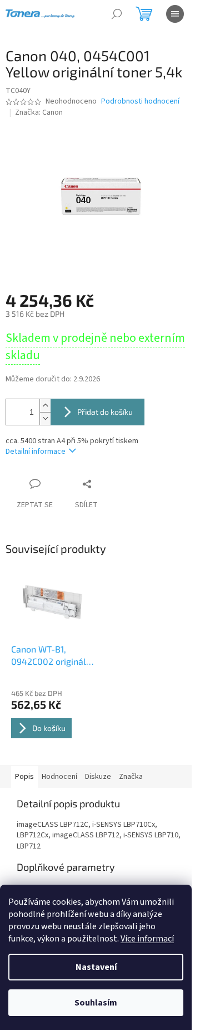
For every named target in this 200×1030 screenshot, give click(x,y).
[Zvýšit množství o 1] (45, 405)
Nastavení (96, 967)
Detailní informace (36, 451)
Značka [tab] (131, 776)
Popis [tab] (24, 776)
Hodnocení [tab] (59, 776)
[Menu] (175, 14)
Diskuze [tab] (98, 776)
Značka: (39, 112)
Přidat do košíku (105, 411)
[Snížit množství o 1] (45, 418)
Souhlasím (95, 1003)
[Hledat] (117, 14)
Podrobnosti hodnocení (140, 101)
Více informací (147, 939)
